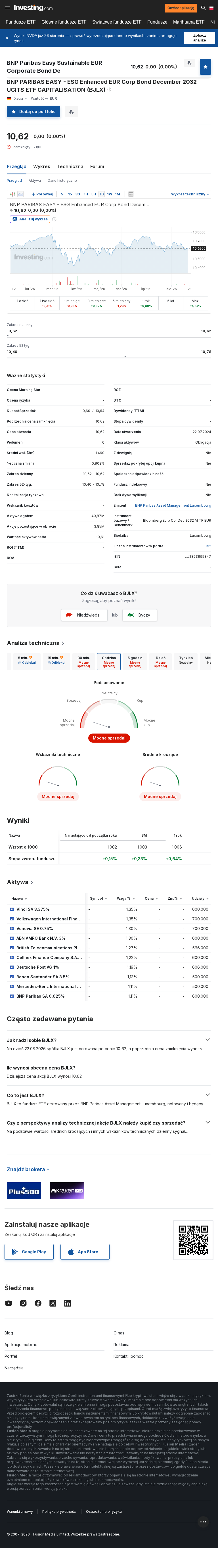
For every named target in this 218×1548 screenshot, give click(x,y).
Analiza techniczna (33, 643)
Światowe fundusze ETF (117, 22)
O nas (119, 1332)
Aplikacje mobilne (21, 1344)
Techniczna (70, 166)
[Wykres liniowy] (20, 194)
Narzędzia (14, 1367)
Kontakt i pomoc (129, 1356)
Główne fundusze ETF (64, 22)
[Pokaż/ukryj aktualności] (131, 194)
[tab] (27, 661)
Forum (97, 166)
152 (208, 546)
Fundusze (157, 22)
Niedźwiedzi (88, 615)
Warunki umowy (20, 1511)
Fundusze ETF (21, 22)
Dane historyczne (62, 180)
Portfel (11, 1356)
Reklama (121, 1344)
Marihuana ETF (189, 22)
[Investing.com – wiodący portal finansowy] (33, 8)
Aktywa (35, 180)
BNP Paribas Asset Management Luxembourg (173, 505)
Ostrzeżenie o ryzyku (104, 1511)
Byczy (144, 615)
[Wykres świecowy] (12, 194)
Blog (9, 1332)
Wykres (41, 166)
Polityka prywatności (59, 1511)
